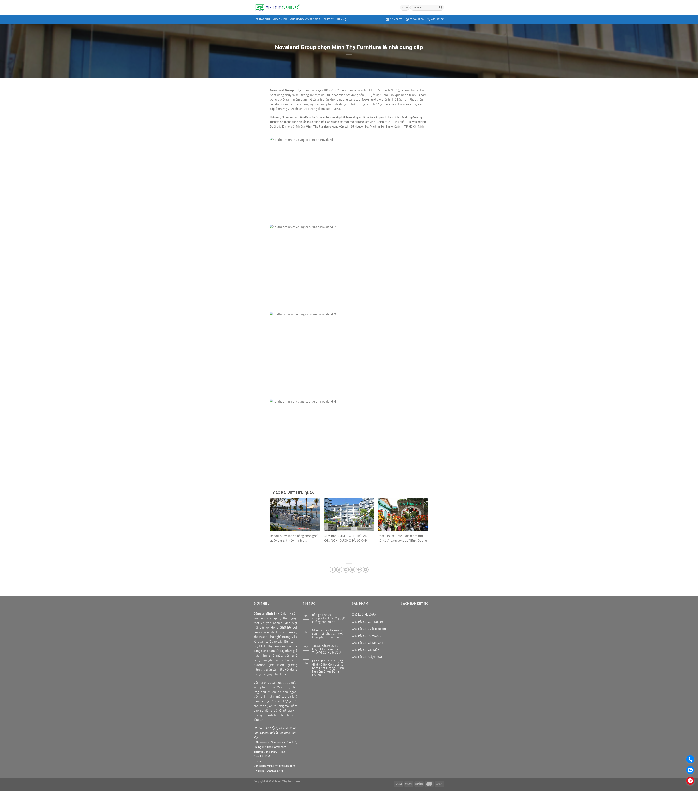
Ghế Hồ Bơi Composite (305, 19)
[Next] (422, 529)
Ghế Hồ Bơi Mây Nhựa (367, 657)
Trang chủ (262, 19)
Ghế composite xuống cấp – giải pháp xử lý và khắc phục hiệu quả (327, 634)
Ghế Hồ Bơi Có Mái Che (367, 643)
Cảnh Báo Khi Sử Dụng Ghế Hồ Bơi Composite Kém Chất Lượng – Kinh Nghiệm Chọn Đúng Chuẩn (328, 668)
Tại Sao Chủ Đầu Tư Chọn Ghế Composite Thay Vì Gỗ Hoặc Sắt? (326, 649)
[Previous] (276, 529)
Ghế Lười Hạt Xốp (364, 615)
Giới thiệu (280, 19)
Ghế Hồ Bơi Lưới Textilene (369, 629)
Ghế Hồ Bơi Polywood (366, 636)
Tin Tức (328, 19)
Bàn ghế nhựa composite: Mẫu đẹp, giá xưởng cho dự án (329, 618)
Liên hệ (341, 19)
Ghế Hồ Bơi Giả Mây (365, 650)
